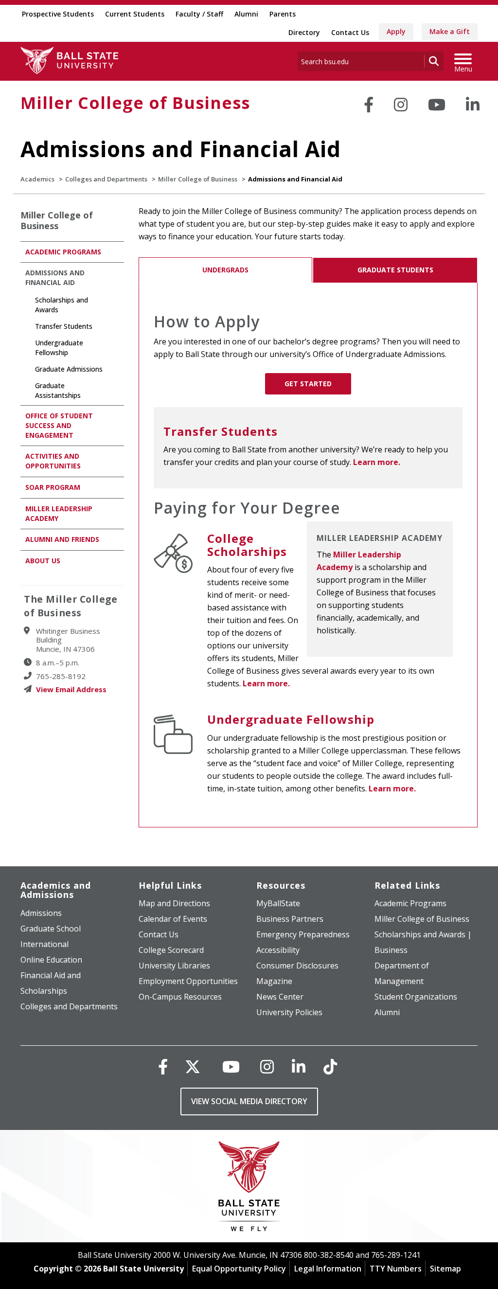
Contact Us (350, 32)
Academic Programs (63, 251)
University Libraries (174, 965)
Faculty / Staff (199, 13)
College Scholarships (247, 544)
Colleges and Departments (106, 179)
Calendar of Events (173, 918)
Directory (304, 32)
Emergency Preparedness (303, 934)
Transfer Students (220, 431)
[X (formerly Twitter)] (192, 1066)
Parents (282, 13)
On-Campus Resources (180, 996)
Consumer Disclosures (297, 965)
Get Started (308, 383)
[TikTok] (330, 1066)
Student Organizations (415, 996)
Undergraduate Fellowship (290, 719)
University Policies (289, 1012)
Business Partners (289, 918)
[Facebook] (368, 104)
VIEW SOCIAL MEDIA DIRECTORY (249, 1101)
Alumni (246, 13)
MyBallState (278, 903)
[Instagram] (400, 104)
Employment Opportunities (188, 981)
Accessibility (278, 950)
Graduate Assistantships (58, 390)
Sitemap (445, 1268)
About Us (42, 560)
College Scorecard (171, 950)
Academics (37, 179)
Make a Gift (449, 31)
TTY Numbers (396, 1268)
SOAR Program (52, 487)
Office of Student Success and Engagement (59, 425)
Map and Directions (174, 903)
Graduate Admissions (69, 369)
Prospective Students (58, 13)
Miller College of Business (135, 102)
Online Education (51, 959)
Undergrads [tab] (225, 269)
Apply (396, 31)
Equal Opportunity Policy (239, 1268)
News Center (279, 996)
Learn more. (375, 462)
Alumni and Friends (62, 539)
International (44, 944)
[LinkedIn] (472, 104)
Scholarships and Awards (61, 304)
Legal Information (327, 1268)
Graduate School (50, 928)
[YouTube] (436, 104)
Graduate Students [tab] (395, 269)
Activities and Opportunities (53, 460)
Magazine (274, 981)
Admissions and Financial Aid (55, 277)
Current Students (134, 13)
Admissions (41, 913)
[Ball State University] (249, 1188)
